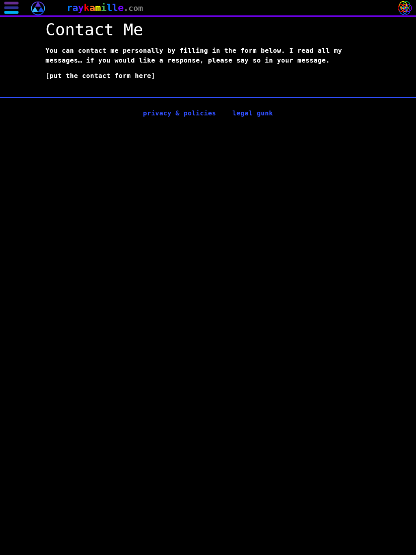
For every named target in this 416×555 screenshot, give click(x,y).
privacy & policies (179, 113)
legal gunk (252, 113)
